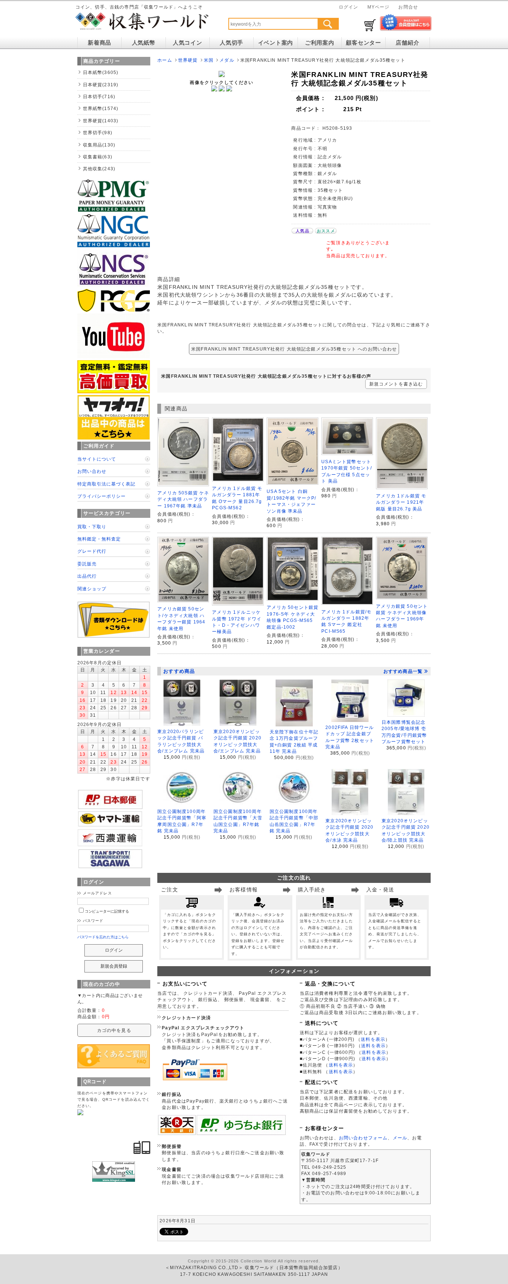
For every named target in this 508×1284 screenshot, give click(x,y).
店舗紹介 (407, 43)
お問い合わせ (91, 471)
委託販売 (87, 563)
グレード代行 (91, 551)
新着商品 (99, 43)
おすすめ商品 (179, 671)
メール (400, 1137)
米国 (208, 60)
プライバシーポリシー (101, 496)
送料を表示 (373, 1039)
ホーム (164, 60)
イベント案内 (275, 43)
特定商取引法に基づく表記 (106, 483)
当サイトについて (96, 459)
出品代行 (87, 576)
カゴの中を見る (114, 1030)
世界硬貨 (188, 60)
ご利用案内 (319, 43)
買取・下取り (91, 526)
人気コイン (187, 43)
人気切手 (231, 43)
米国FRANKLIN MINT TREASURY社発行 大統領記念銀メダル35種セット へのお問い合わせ (294, 348)
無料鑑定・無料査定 (99, 538)
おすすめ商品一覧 (402, 671)
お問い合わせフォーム (363, 1137)
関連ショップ (91, 588)
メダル (226, 60)
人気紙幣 (143, 43)
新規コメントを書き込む (396, 383)
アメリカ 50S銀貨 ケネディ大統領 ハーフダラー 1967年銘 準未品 (183, 499)
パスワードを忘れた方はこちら (103, 937)
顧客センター (363, 43)
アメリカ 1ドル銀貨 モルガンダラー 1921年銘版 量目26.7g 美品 (401, 502)
